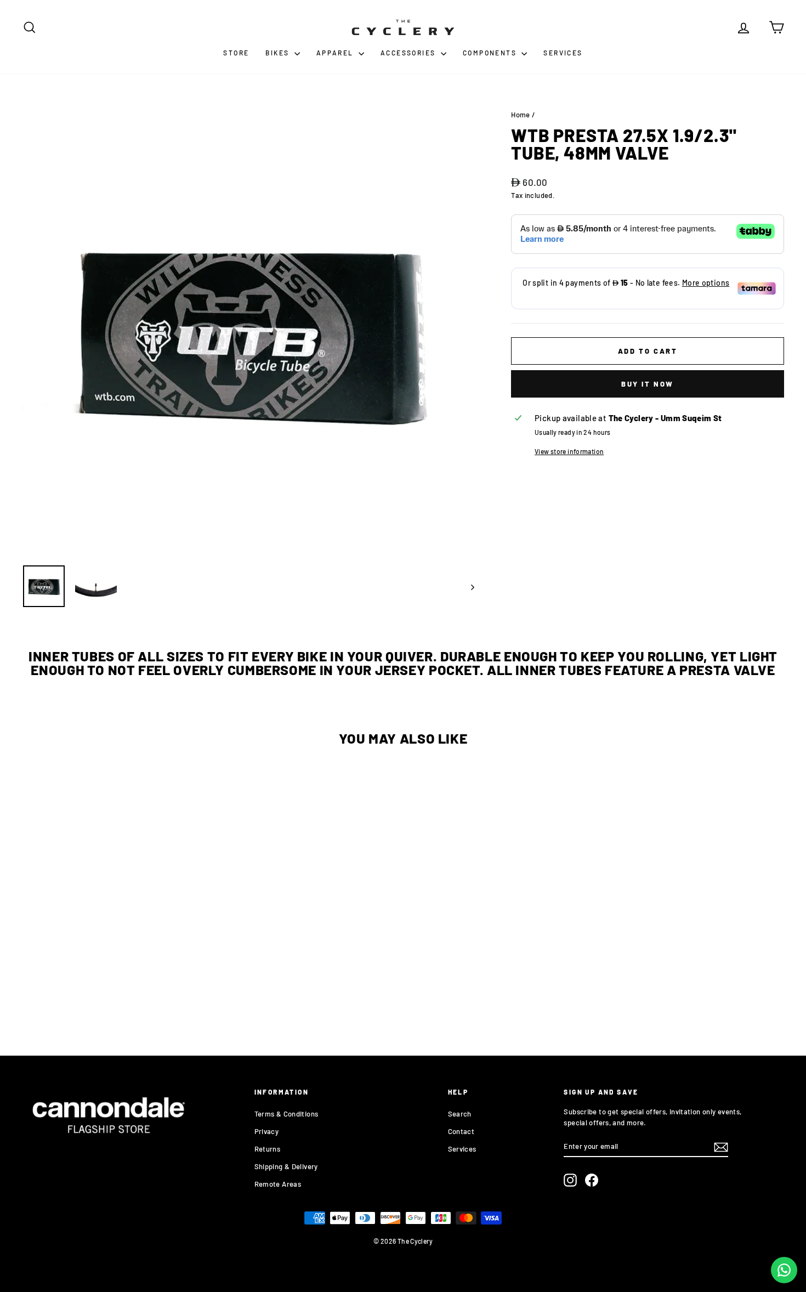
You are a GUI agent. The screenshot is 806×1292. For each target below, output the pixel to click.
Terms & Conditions (286, 1113)
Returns (267, 1148)
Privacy (266, 1131)
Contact (461, 1131)
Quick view (112, 942)
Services (562, 52)
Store (236, 52)
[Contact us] (784, 1270)
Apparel (336, 52)
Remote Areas (278, 1184)
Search (460, 1113)
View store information (569, 451)
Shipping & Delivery (286, 1166)
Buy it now (647, 383)
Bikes (278, 52)
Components (491, 52)
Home (520, 114)
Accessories (409, 52)
